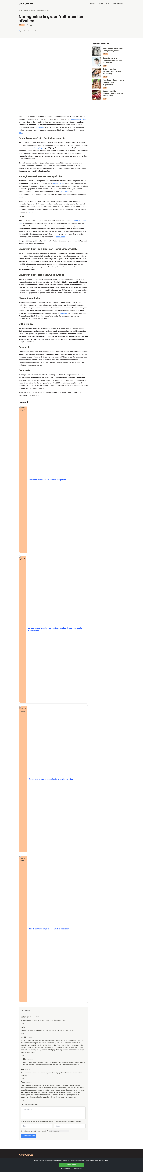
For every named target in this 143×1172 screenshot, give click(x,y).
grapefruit (63, 313)
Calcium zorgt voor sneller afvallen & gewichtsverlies (51, 779)
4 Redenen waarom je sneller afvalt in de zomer (49, 929)
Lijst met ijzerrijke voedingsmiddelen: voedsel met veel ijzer (113, 93)
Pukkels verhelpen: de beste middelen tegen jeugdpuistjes (113, 82)
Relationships (118, 3)
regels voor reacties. (75, 1121)
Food (104, 99)
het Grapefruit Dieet (78, 119)
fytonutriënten (58, 183)
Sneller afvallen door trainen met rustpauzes (47, 480)
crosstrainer (60, 237)
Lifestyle (92, 3)
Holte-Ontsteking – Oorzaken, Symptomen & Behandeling (112, 71)
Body (104, 65)
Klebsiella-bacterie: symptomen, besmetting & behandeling (112, 60)
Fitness (33, 10)
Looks (108, 3)
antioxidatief (65, 191)
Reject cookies (65, 1168)
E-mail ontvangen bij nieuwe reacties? (35, 1131)
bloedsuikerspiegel (35, 148)
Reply (23, 1023)
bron (20, 133)
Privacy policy (78, 1168)
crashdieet (40, 127)
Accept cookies (71, 1164)
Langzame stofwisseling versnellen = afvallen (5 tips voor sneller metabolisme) (55, 629)
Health (101, 3)
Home (20, 10)
